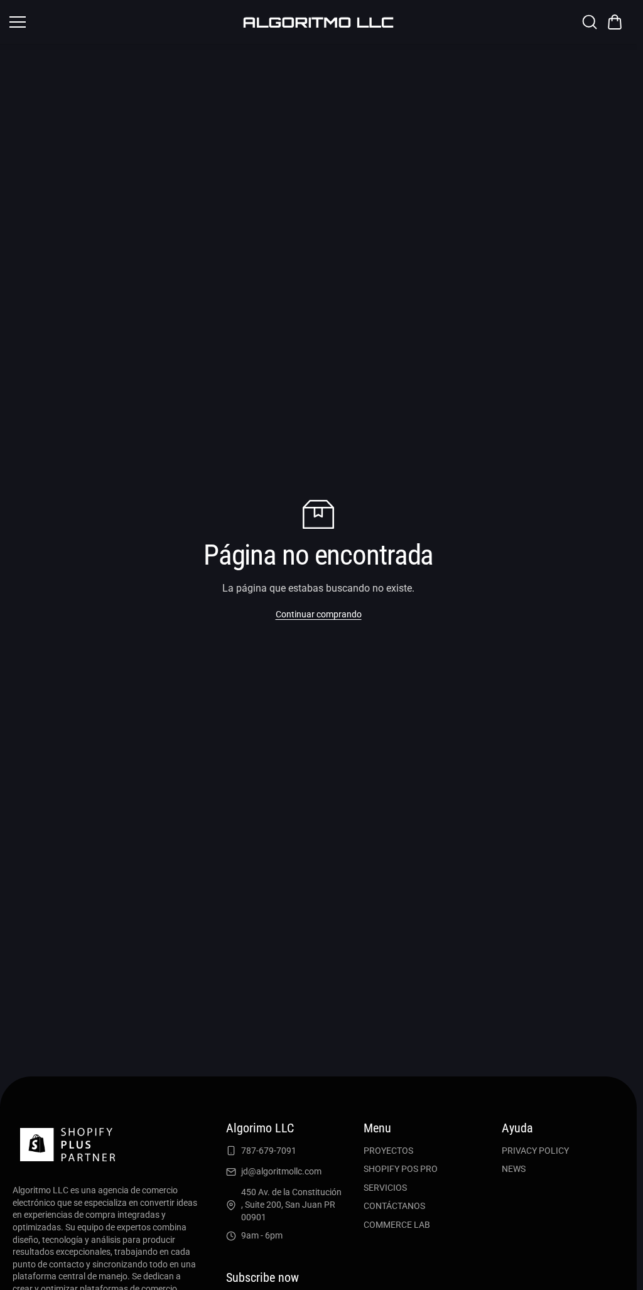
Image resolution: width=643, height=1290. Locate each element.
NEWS (514, 1169)
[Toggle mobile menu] (121, 22)
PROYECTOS (388, 1151)
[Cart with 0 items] (614, 22)
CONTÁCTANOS (394, 1206)
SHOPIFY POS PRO (401, 1169)
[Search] (589, 22)
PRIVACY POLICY (535, 1151)
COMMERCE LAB (397, 1225)
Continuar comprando (319, 614)
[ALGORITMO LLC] (318, 22)
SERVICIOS (385, 1188)
